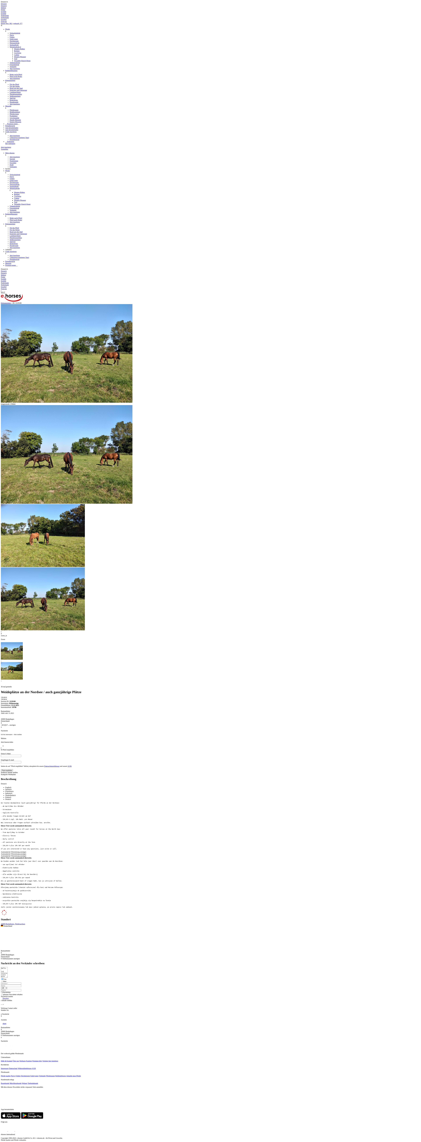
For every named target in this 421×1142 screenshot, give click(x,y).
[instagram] (11, 1131)
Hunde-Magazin (15, 120)
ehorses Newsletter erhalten (12, 994)
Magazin (8, 106)
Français (4, 21)
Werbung (22, 1061)
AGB (69, 766)
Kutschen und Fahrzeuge (18, 90)
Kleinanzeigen (10, 80)
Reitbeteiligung (60, 1076)
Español (3, 19)
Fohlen (12, 37)
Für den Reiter (15, 86)
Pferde (7, 29)
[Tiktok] (18, 1131)
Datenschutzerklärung (51, 766)
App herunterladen (11, 128)
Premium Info (37, 1061)
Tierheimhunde (33, 1083)
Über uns (16, 1061)
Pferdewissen (14, 114)
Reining (17, 51)
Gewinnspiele (14, 118)
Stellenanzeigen (15, 96)
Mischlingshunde (15, 1083)
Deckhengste (14, 41)
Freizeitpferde (14, 65)
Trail (15, 59)
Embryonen (14, 39)
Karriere (29, 1061)
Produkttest (13, 116)
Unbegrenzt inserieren (19, 138)
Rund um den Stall (16, 88)
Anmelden (4, 149)
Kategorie (4, 774)
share (4, 1023)
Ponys (12, 35)
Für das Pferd (14, 84)
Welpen (24, 1083)
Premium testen (12, 124)
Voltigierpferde (15, 63)
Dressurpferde (14, 43)
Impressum (4, 1068)
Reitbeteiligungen (11, 71)
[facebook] (4, 1131)
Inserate (12, 159)
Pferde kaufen (6, 1076)
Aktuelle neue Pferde (73, 1076)
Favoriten (13, 163)
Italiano (3, 8)
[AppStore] (11, 1118)
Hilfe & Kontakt (6, 1061)
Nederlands (5, 16)
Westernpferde (15, 47)
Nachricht (5, 1014)
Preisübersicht (10, 126)
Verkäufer (13, 67)
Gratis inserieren (11, 132)
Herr (4, 981)
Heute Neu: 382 (6, 23)
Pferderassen (14, 110)
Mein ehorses (9, 153)
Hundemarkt (14, 102)
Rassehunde (5, 1083)
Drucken (6, 998)
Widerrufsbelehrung (25, 1068)
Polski (3, 10)
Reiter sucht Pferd (16, 74)
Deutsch (4, 4)
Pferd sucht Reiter (16, 76)
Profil (11, 165)
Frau (4, 979)
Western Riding (19, 49)
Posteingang (14, 161)
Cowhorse (17, 53)
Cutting (16, 55)
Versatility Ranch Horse (22, 61)
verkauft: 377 (17, 23)
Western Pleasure (20, 57)
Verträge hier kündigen (50, 1061)
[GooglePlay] (32, 1118)
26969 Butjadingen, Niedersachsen (13, 924)
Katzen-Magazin (15, 122)
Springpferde (14, 45)
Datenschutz (13, 1068)
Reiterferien (14, 100)
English (3, 12)
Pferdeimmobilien (16, 94)
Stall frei (12, 98)
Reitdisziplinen (15, 112)
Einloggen (10, 142)
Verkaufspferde (15, 33)
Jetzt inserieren (15, 69)
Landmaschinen (15, 92)
